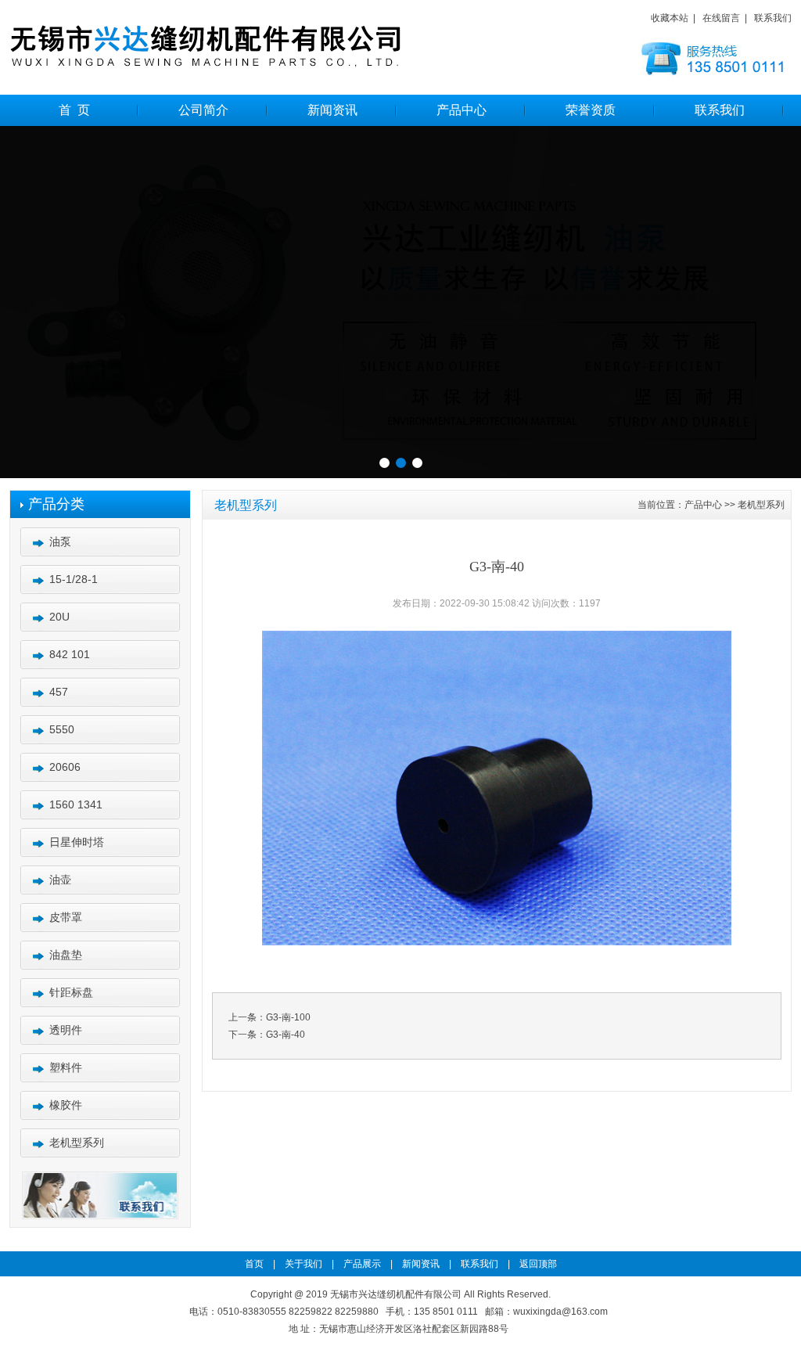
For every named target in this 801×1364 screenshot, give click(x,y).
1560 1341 (75, 804)
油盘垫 (65, 954)
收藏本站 (669, 18)
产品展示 (358, 1263)
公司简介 (203, 110)
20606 (65, 767)
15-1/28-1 (73, 579)
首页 (258, 1263)
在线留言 (721, 18)
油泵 (60, 541)
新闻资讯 (332, 110)
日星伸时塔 (76, 842)
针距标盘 (71, 992)
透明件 (65, 1030)
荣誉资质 (591, 110)
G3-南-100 (288, 1017)
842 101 (69, 654)
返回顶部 (534, 1263)
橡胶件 (65, 1105)
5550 (61, 729)
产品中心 (461, 110)
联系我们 (773, 18)
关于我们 (303, 1263)
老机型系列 (76, 1142)
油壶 (60, 879)
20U (59, 616)
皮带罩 (65, 917)
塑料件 (65, 1067)
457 (58, 692)
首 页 (74, 110)
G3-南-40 (285, 1034)
